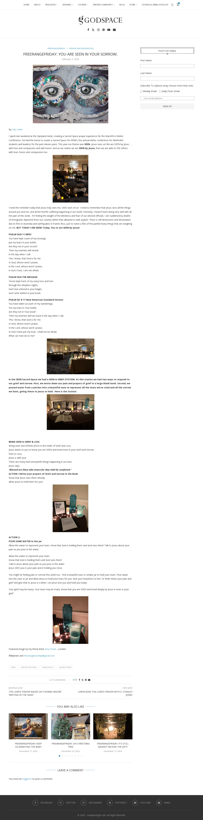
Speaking (66, 4)
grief (13, 667)
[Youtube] (108, 29)
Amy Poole (51, 649)
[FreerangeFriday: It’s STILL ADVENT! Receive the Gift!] (112, 726)
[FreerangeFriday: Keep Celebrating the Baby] (28, 726)
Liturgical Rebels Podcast (155, 4)
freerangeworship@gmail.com (39, 655)
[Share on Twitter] (82, 679)
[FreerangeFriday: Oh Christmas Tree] (70, 726)
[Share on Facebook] (79, 679)
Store (132, 4)
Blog (122, 4)
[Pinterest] (103, 29)
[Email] (114, 29)
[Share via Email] (89, 679)
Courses (82, 4)
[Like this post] (76, 679)
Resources (50, 4)
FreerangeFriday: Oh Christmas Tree (71, 745)
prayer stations (28, 667)
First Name (146, 60)
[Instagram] (98, 29)
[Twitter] (93, 29)
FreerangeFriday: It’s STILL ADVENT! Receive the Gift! (113, 745)
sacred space (65, 667)
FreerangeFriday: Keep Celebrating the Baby (28, 745)
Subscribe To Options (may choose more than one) (166, 85)
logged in (27, 778)
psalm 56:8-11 (48, 667)
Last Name (146, 73)
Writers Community (103, 4)
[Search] (172, 4)
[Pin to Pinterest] (86, 679)
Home (26, 4)
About (37, 4)
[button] (13, 734)
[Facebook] (88, 29)
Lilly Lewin (17, 129)
